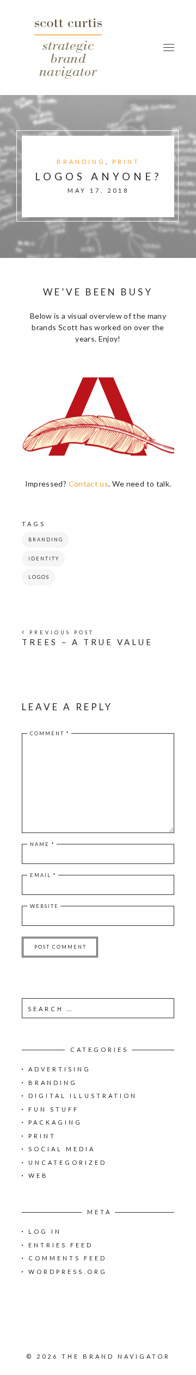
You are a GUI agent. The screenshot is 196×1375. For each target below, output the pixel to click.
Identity (43, 559)
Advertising (59, 1069)
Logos (39, 577)
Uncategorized (67, 1162)
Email (43, 875)
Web (38, 1175)
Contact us (89, 483)
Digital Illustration (82, 1095)
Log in (45, 1231)
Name (42, 844)
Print (126, 161)
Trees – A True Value (87, 642)
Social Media (61, 1148)
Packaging (55, 1122)
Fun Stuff (53, 1109)
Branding (81, 161)
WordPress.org (67, 1271)
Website (44, 906)
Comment (50, 733)
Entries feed (60, 1244)
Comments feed (67, 1258)
